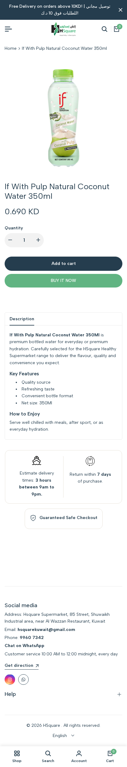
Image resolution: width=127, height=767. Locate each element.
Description (22, 319)
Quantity (14, 228)
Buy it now (63, 280)
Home (11, 48)
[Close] (119, 10)
